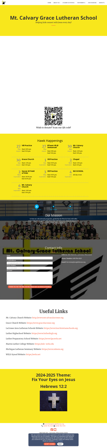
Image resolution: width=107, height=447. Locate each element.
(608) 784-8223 (48, 426)
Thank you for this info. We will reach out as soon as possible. (30, 287)
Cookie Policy (58, 441)
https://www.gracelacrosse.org (41, 323)
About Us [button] (56, 2)
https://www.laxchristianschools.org (61, 328)
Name (8, 255)
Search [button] (101, 2)
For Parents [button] (81, 2)
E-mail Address (11, 260)
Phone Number (11, 265)
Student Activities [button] (68, 2)
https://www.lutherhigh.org (44, 333)
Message (9, 270)
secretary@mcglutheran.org (54, 424)
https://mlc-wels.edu (44, 344)
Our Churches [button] (92, 2)
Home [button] (49, 2)
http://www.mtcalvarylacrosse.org (48, 318)
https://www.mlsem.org (52, 349)
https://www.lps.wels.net (50, 338)
